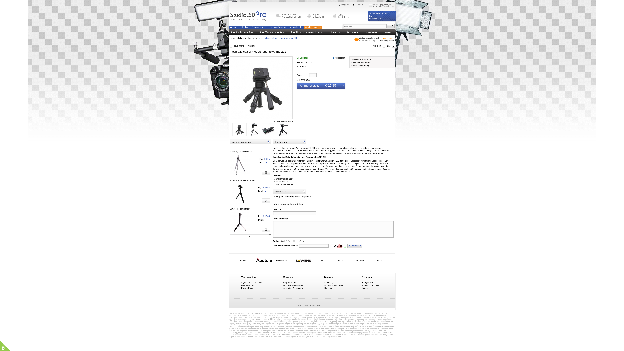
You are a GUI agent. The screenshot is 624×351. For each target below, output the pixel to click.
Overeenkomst (247, 285)
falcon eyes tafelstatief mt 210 (243, 152)
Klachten (328, 288)
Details (262, 163)
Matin (304, 67)
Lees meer (387, 38)
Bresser (321, 260)
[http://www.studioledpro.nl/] (251, 16)
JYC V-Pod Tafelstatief (239, 209)
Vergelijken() (296, 27)
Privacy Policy (247, 288)
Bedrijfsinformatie (259, 27)
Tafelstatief (252, 38)
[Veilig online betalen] (344, 16)
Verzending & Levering (361, 59)
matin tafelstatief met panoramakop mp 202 (278, 38)
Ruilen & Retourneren (360, 62)
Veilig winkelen (289, 282)
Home (235, 27)
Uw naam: (277, 209)
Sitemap (359, 5)
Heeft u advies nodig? (360, 66)
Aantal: (300, 75)
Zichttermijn (329, 282)
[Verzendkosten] (290, 16)
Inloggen (345, 5)
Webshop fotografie (370, 285)
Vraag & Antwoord (278, 27)
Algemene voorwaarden (252, 282)
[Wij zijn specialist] (318, 16)
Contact (244, 27)
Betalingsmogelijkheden (293, 285)
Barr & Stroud (282, 260)
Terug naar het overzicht (243, 46)
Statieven (241, 38)
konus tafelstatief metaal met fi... (244, 180)
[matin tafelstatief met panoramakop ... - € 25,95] (239, 136)
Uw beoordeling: (280, 219)
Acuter (243, 260)
